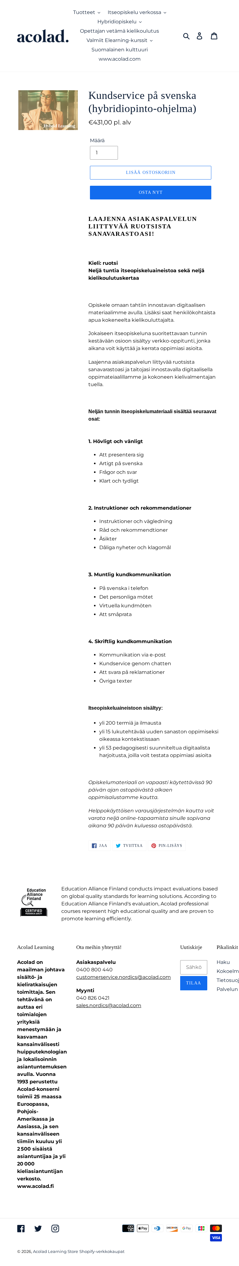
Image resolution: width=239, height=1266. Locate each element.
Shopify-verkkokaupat (101, 1251)
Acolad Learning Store (55, 1251)
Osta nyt (151, 192)
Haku (223, 962)
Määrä (97, 140)
